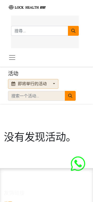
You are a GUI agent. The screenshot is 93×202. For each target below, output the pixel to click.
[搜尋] (73, 31)
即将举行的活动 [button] (32, 84)
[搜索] (70, 96)
